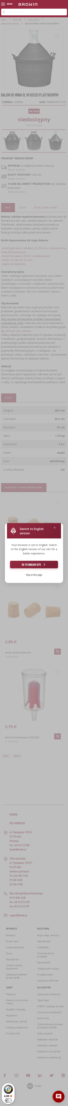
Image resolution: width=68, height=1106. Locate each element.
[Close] (54, 528)
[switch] (8, 1100)
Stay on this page (34, 574)
